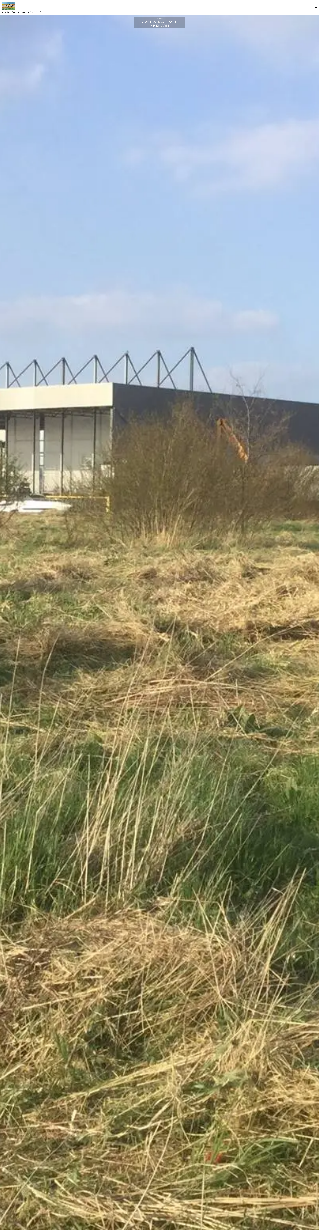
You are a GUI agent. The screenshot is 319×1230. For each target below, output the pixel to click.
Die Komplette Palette (15, 12)
